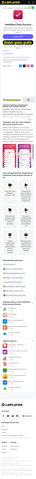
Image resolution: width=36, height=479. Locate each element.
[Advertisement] (18, 82)
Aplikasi (10, 8)
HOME (5, 8)
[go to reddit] (13, 416)
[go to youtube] (8, 416)
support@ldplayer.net (26, 470)
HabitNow (6, 50)
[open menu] (33, 2)
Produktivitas (18, 8)
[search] (29, 2)
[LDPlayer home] (11, 2)
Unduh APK (18, 36)
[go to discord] (17, 416)
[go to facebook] (3, 416)
